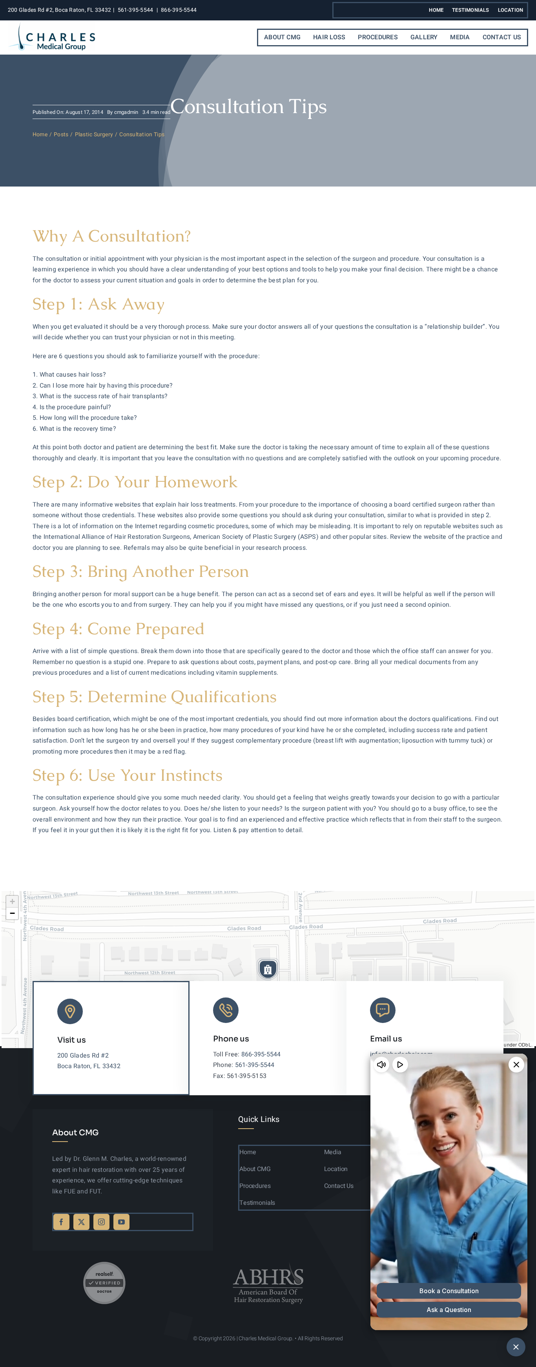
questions (78, 356)
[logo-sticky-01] (51, 24)
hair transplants (141, 396)
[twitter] (81, 1222)
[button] (268, 969)
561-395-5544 (135, 10)
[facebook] (61, 1222)
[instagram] (101, 1222)
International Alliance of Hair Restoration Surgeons (117, 537)
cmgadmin (126, 112)
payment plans (278, 662)
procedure (404, 259)
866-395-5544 (179, 10)
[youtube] (121, 1222)
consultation (393, 326)
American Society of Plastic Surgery (244, 537)
